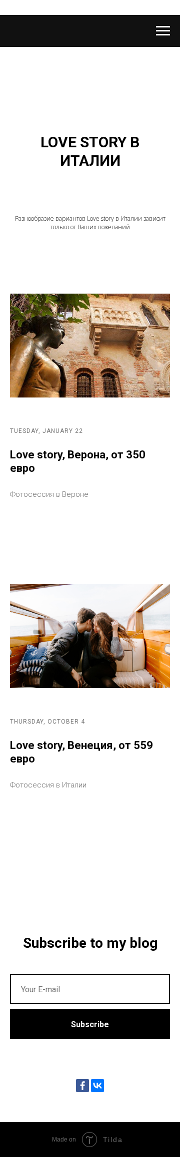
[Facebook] (82, 1085)
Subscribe (90, 1024)
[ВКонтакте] (97, 1085)
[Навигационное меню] (163, 31)
